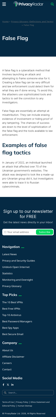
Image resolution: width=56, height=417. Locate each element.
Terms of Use (8, 402)
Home (5, 21)
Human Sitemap (25, 405)
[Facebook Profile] (3, 385)
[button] (4, 4)
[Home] (28, 4)
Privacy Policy (22, 402)
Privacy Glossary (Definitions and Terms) (32, 21)
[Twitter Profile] (8, 385)
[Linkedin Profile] (12, 385)
